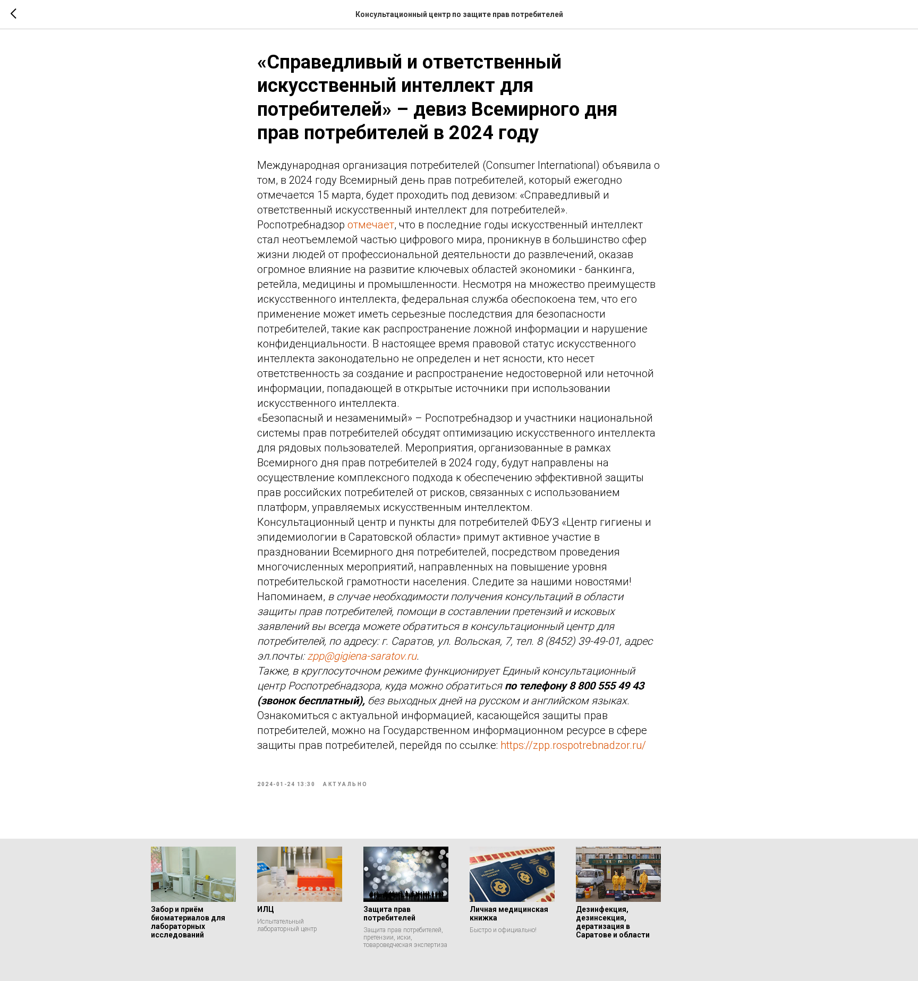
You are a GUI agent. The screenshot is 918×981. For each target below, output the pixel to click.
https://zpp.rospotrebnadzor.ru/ (573, 745)
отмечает (370, 224)
